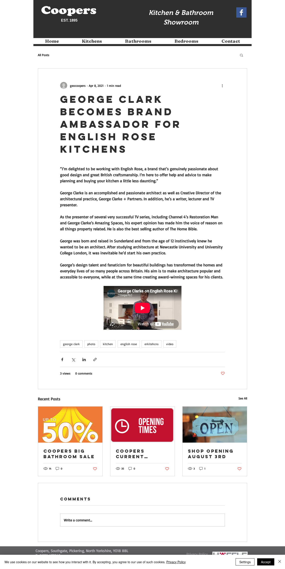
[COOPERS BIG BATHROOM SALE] (70, 425)
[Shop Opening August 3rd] (215, 425)
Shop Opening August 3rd (211, 453)
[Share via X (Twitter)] (73, 359)
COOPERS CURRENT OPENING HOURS (141, 453)
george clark (71, 344)
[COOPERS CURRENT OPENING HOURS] (142, 425)
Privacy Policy (176, 562)
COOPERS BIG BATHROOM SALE (69, 453)
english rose (128, 344)
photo (91, 344)
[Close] (279, 561)
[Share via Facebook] (62, 359)
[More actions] (222, 85)
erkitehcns (152, 344)
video (169, 344)
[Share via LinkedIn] (84, 359)
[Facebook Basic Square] (241, 12)
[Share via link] (95, 359)
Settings (245, 562)
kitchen (108, 344)
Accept (266, 562)
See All (242, 398)
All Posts (43, 55)
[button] (92, 42)
